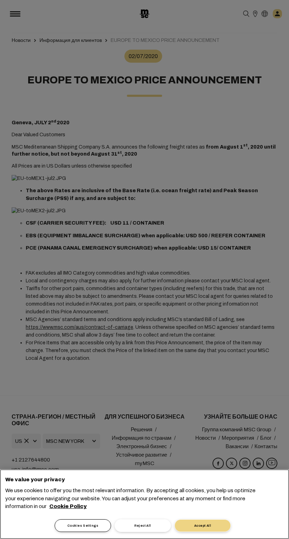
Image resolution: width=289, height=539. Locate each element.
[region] (144, 504)
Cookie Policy (68, 506)
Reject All (142, 525)
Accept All (202, 525)
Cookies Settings (82, 525)
